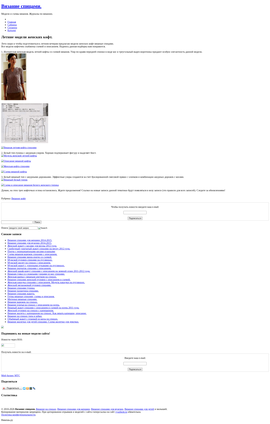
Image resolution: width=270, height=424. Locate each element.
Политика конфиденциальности (18, 414)
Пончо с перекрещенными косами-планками (31, 251)
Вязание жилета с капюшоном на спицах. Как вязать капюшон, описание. (47, 313)
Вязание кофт (18, 198)
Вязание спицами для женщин (73, 409)
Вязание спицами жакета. (21, 293)
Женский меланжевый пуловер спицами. (29, 285)
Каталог (12, 30)
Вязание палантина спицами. (23, 290)
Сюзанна (12, 27)
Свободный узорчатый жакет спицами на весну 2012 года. (39, 248)
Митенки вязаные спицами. (22, 299)
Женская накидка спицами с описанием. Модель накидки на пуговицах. (46, 282)
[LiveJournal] (34, 388)
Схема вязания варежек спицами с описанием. (32, 254)
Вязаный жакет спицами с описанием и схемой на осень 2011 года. (43, 307)
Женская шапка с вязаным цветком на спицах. (32, 276)
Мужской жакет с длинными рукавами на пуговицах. (36, 265)
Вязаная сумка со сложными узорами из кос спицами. (36, 274)
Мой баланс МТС (10, 375)
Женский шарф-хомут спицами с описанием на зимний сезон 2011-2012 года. (49, 271)
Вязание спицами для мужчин (107, 409)
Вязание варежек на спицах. (23, 302)
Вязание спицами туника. (21, 288)
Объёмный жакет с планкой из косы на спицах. (33, 319)
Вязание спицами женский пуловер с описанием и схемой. (39, 279)
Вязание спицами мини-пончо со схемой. (30, 257)
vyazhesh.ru (121, 412)
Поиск (4, 228)
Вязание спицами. (21, 6)
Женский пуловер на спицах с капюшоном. (31, 310)
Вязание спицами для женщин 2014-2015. (30, 240)
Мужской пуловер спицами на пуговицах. (30, 260)
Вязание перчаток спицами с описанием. (29, 268)
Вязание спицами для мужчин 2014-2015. (30, 243)
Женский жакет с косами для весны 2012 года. (32, 245)
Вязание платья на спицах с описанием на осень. (34, 305)
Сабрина (12, 24)
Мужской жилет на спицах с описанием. (29, 262)
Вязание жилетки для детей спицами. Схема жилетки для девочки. (43, 321)
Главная (12, 22)
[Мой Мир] (30, 388)
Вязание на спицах (46, 409)
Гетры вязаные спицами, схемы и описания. (31, 296)
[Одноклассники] (27, 388)
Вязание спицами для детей (139, 409)
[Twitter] (24, 388)
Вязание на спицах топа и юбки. (25, 316)
